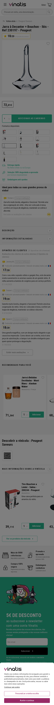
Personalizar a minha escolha (27, 693)
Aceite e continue (27, 700)
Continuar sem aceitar (12, 687)
